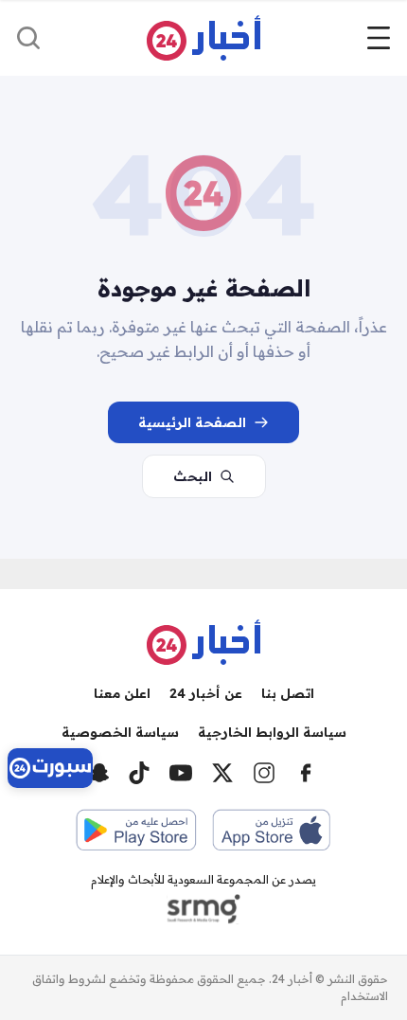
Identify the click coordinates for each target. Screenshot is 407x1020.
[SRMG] (203, 909)
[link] (50, 768)
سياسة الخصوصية (120, 732)
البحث (192, 476)
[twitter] (222, 772)
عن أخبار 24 (205, 693)
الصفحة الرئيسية (192, 422)
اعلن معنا (122, 693)
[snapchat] (99, 772)
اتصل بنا (287, 693)
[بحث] (28, 38)
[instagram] (264, 772)
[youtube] (180, 772)
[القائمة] (378, 38)
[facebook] (305, 772)
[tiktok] (139, 772)
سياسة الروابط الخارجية (272, 732)
